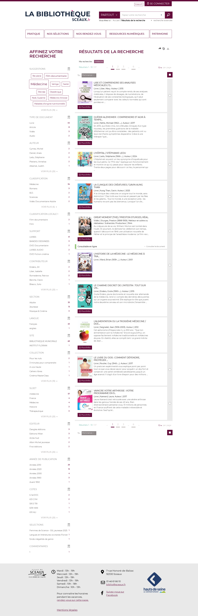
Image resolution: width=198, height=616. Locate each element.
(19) (48, 110)
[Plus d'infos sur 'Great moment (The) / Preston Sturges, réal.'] (85, 226)
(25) (48, 171)
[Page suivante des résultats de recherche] (139, 68)
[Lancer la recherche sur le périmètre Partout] (169, 15)
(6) (48, 207)
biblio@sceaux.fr (116, 584)
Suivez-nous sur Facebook (115, 593)
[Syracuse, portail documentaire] (57, 15)
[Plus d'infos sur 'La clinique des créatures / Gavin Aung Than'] (85, 193)
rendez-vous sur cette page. (73, 600)
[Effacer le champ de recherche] (161, 15)
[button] (37, 76)
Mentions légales (67, 610)
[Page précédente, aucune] (107, 68)
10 (159, 67)
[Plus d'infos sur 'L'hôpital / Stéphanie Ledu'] (85, 159)
